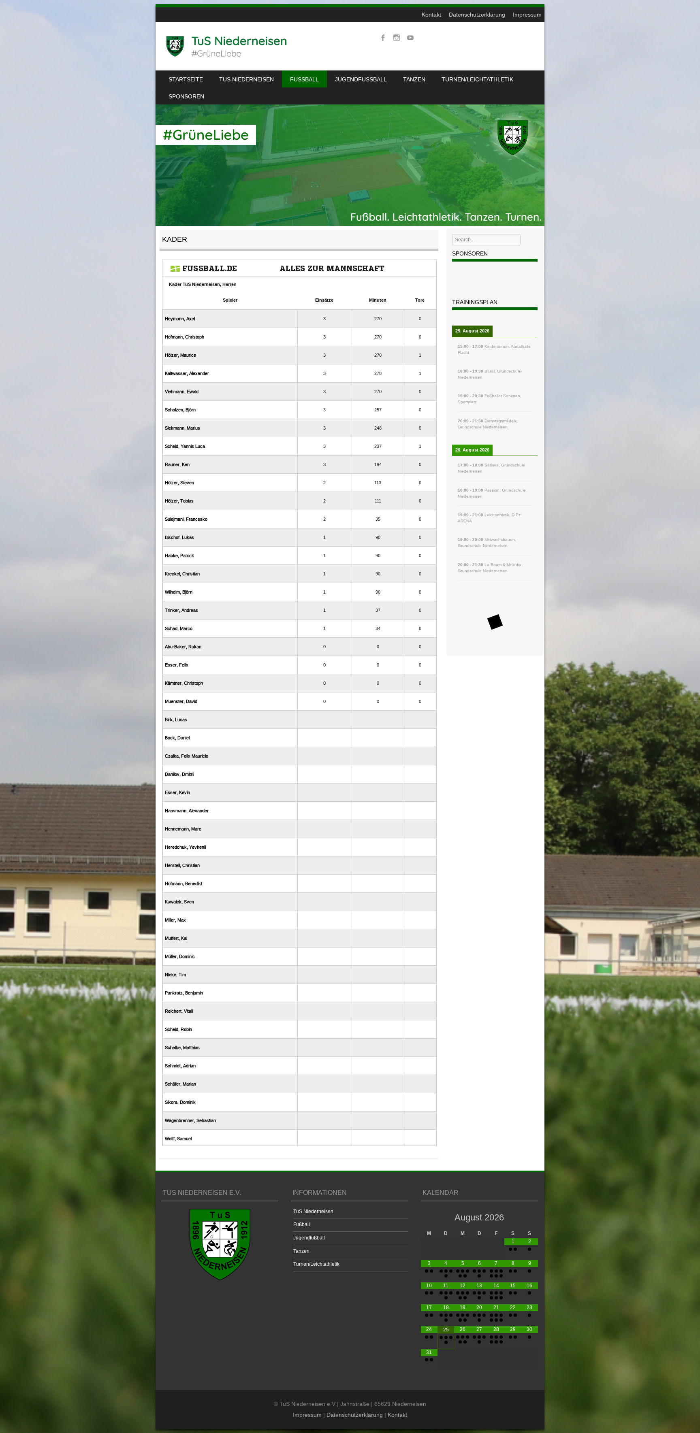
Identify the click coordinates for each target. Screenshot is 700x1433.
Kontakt (431, 14)
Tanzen (414, 79)
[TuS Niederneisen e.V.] (227, 46)
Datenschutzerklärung (477, 14)
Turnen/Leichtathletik (477, 79)
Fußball (304, 79)
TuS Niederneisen (246, 79)
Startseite (186, 79)
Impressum (527, 14)
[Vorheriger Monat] (429, 1217)
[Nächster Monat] (529, 1217)
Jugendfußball (361, 79)
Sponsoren (186, 96)
